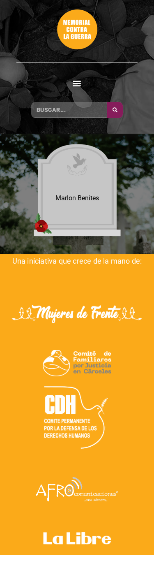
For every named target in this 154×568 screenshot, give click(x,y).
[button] (77, 83)
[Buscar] (115, 110)
